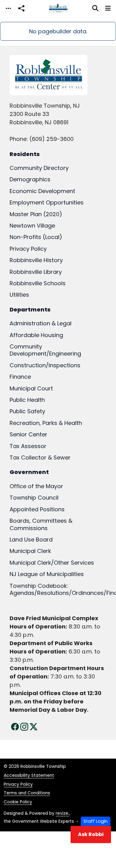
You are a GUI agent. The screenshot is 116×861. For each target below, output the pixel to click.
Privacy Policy (18, 784)
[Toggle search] (95, 8)
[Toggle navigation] (8, 8)
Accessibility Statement (29, 775)
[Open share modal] (21, 8)
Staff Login (96, 821)
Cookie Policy (18, 802)
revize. (62, 813)
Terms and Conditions (27, 793)
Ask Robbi (91, 834)
